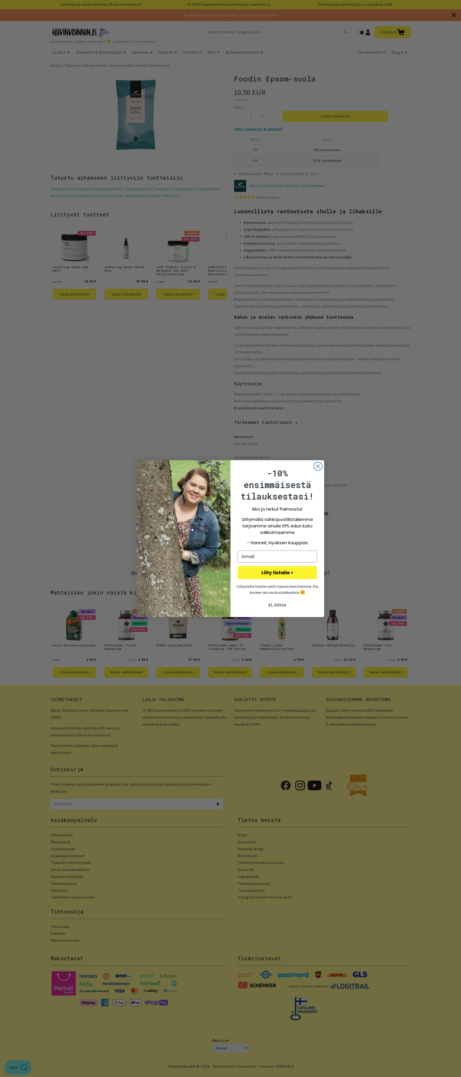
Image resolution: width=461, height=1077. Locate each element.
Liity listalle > (277, 572)
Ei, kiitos (277, 605)
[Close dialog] (318, 466)
